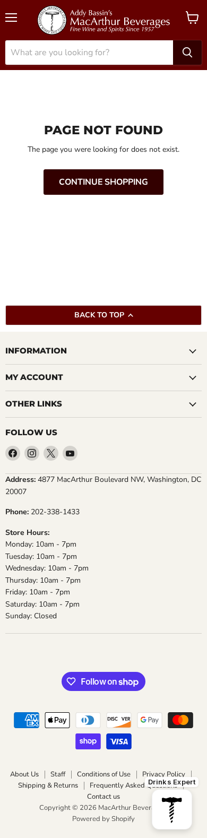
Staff (57, 775)
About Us (24, 775)
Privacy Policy (163, 775)
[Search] (187, 52)
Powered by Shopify (103, 819)
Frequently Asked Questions (133, 786)
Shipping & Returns (48, 786)
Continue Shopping (103, 182)
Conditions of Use (104, 775)
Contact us (103, 797)
